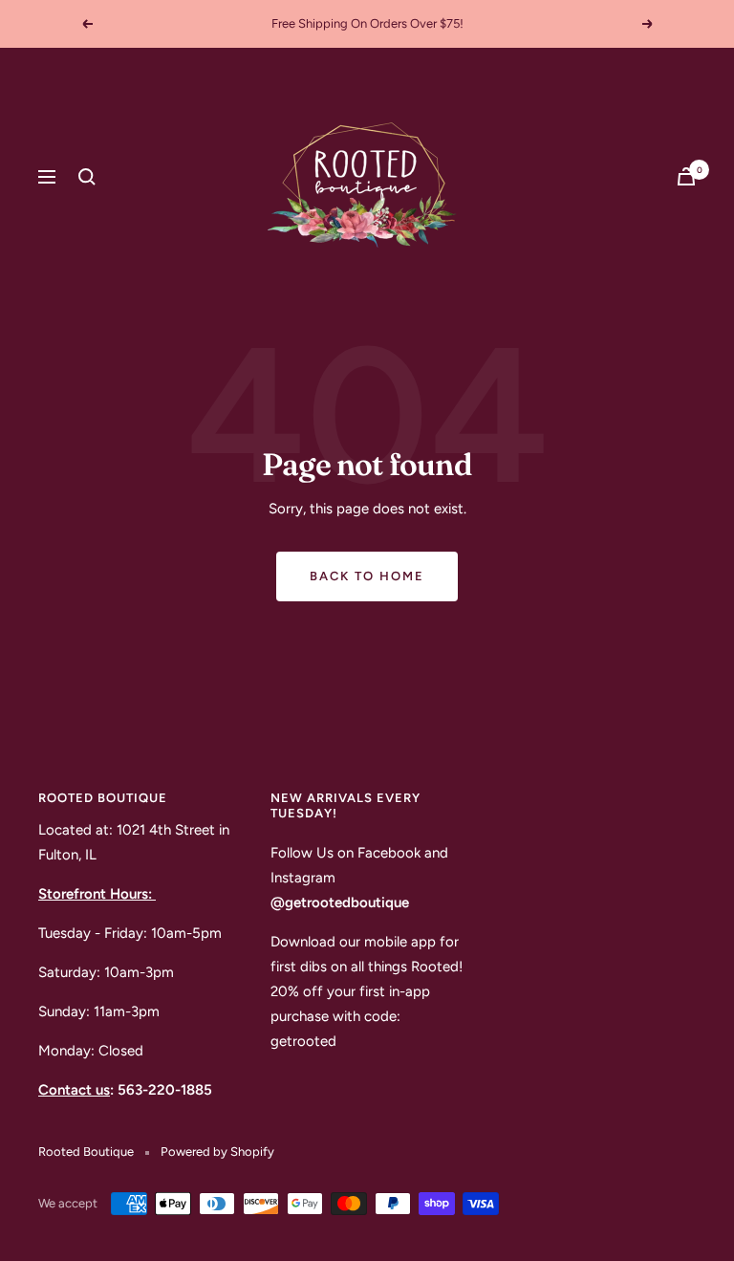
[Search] (87, 176)
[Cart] (686, 176)
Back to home (367, 576)
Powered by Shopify (217, 1151)
